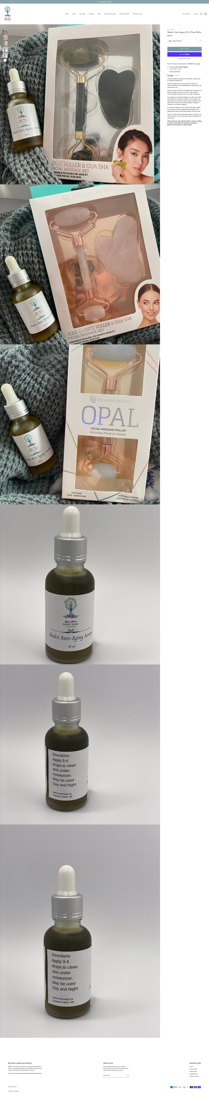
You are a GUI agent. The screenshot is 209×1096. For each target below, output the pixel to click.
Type (170, 41)
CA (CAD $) (186, 14)
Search (191, 1066)
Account (195, 14)
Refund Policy (193, 1071)
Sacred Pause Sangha (110, 14)
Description (170, 75)
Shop (99, 14)
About (74, 14)
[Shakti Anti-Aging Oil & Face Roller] (5, 31)
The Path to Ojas (137, 14)
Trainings (91, 14)
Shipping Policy (194, 1074)
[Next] (5, 60)
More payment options (184, 58)
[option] (5, 32)
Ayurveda (82, 14)
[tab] (171, 75)
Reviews (177, 75)
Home (67, 14)
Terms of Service (194, 1076)
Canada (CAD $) (12, 1086)
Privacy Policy (193, 1069)
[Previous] (5, 27)
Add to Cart (184, 49)
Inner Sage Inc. (171, 29)
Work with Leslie (124, 14)
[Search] (201, 14)
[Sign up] (128, 1075)
